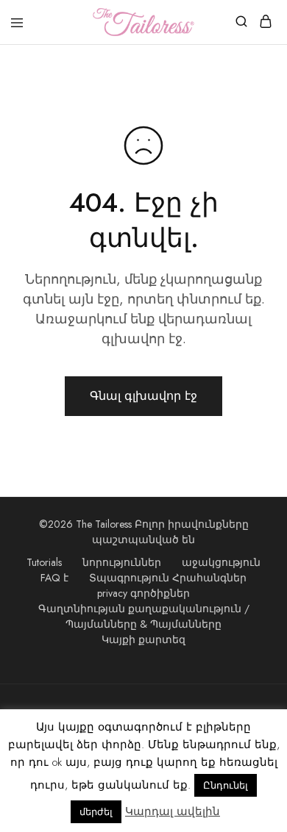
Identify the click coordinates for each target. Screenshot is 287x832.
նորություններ (121, 562)
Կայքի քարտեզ (143, 639)
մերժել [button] (96, 812)
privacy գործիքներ (143, 593)
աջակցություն (221, 562)
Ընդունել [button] (225, 785)
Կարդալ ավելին (172, 811)
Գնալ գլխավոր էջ (143, 395)
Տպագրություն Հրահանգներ (168, 577)
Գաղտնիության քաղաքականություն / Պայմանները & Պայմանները (143, 616)
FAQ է (54, 577)
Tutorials (44, 562)
